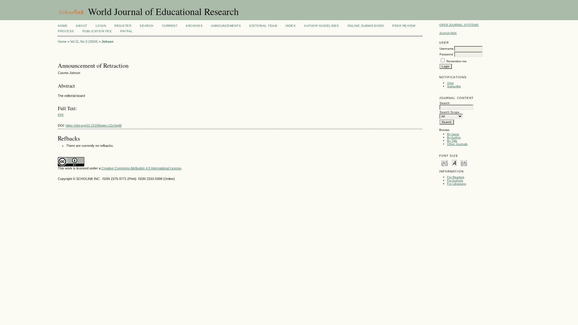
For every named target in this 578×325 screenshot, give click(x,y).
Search (146, 25)
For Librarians (456, 183)
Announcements (226, 25)
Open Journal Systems (459, 24)
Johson (107, 41)
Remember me (456, 61)
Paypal (126, 31)
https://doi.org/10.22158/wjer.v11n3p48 (94, 125)
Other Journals (457, 144)
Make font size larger (464, 162)
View (450, 83)
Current (170, 25)
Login (101, 25)
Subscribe (454, 86)
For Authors (455, 180)
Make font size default (454, 162)
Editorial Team (263, 25)
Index (290, 25)
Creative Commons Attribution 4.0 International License (141, 168)
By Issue (453, 134)
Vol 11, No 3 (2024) (84, 41)
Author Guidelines (321, 25)
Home (62, 25)
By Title (452, 140)
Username (447, 48)
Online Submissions (365, 25)
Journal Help (448, 33)
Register (122, 25)
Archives (194, 25)
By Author (454, 137)
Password (446, 54)
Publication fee (97, 31)
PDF (61, 114)
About (81, 25)
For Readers (455, 177)
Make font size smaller (445, 162)
